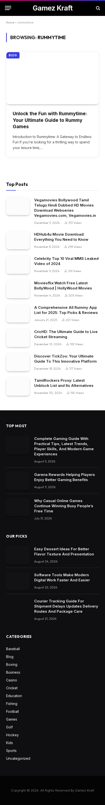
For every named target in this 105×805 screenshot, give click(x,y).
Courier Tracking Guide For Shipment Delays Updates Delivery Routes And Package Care (66, 606)
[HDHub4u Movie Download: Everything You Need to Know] (18, 240)
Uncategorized (18, 758)
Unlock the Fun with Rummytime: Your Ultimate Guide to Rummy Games (50, 120)
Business (13, 672)
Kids (9, 743)
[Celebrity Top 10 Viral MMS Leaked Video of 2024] (18, 264)
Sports (11, 750)
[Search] (97, 7)
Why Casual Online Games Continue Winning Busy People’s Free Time (63, 505)
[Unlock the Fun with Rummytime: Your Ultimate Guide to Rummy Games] (52, 78)
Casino (11, 680)
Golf (9, 727)
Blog (13, 55)
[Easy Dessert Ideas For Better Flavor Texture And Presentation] (18, 555)
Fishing (11, 704)
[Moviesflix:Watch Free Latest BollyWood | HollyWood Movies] (18, 289)
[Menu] (8, 7)
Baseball (13, 649)
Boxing (11, 664)
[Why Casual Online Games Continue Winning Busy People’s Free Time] (18, 507)
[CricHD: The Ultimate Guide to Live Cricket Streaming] (18, 338)
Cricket (12, 688)
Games (11, 719)
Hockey (12, 735)
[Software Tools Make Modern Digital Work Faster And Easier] (18, 581)
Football (12, 711)
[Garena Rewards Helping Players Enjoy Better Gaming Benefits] (18, 481)
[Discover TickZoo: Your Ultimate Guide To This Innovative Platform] (18, 362)
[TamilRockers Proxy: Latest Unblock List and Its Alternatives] (18, 386)
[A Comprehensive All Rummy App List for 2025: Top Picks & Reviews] (18, 313)
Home (10, 22)
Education (14, 696)
